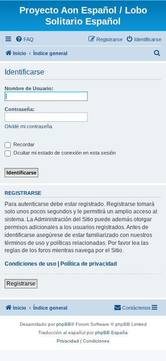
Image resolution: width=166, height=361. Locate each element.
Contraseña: (20, 109)
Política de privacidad (88, 264)
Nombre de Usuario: (29, 88)
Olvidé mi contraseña (28, 126)
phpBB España (111, 332)
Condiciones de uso (30, 264)
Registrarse (21, 283)
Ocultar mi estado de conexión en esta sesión (64, 153)
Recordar (23, 144)
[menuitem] (24, 39)
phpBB (63, 324)
